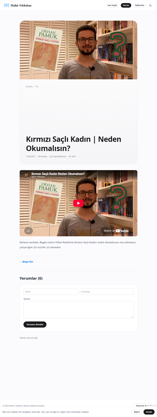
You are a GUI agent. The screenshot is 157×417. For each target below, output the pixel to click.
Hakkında (139, 5)
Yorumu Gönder (35, 324)
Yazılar (126, 5)
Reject (137, 412)
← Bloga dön (26, 261)
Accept (149, 412)
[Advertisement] (78, 111)
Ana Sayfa (112, 5)
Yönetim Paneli (144, 405)
